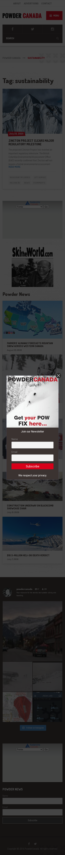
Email (14, 452)
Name (15, 439)
